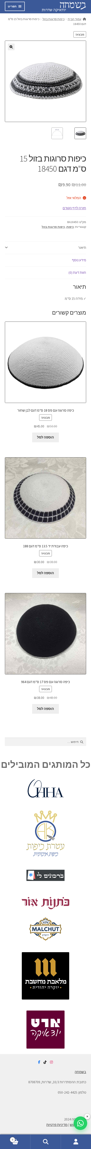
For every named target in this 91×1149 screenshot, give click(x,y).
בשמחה (80, 1072)
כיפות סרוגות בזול (54, 19)
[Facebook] (39, 1062)
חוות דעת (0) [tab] (77, 272)
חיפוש (45, 1142)
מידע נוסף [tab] (79, 260)
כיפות (70, 227)
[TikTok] (45, 1062)
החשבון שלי (76, 1142)
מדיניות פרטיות (57, 1125)
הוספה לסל (45, 437)
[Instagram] (51, 1062)
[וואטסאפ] (80, 1123)
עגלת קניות (21, 1138)
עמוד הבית (74, 19)
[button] (11, 47)
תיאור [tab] (82, 247)
